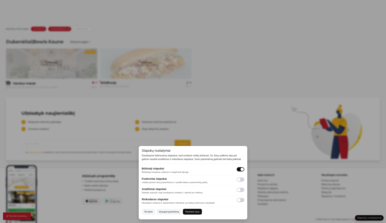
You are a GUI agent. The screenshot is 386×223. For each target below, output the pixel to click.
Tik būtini (148, 211)
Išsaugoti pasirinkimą (169, 211)
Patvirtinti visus (192, 211)
